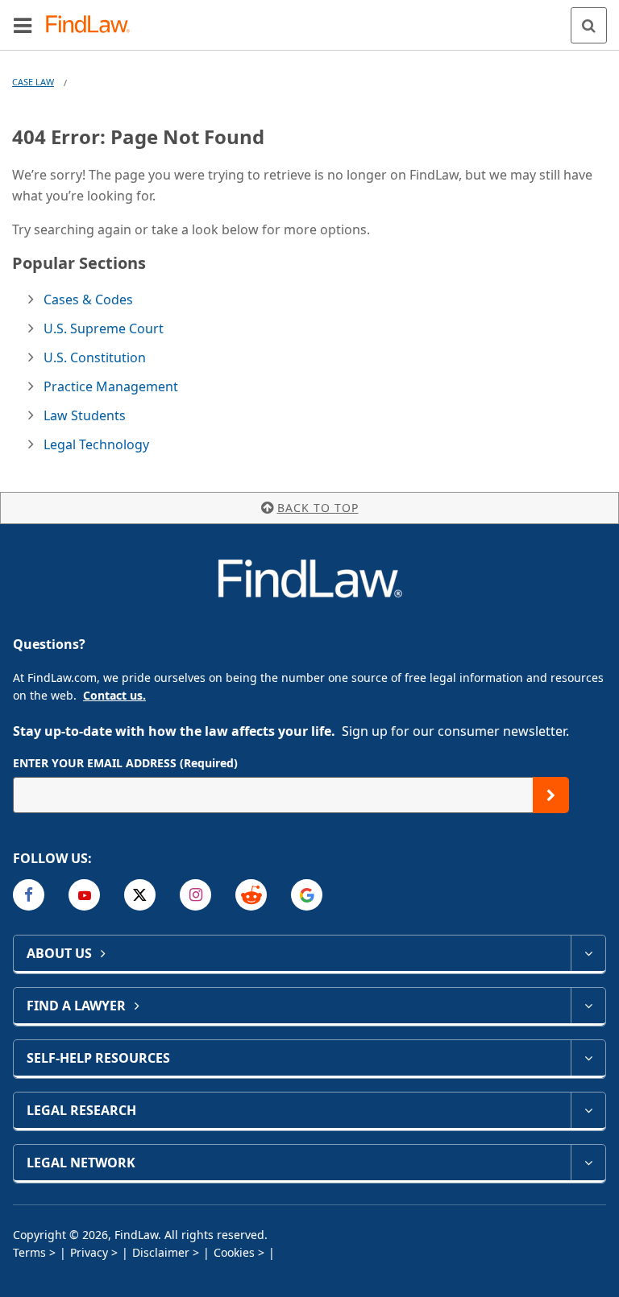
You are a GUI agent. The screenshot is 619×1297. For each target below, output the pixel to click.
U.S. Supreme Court (104, 328)
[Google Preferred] (306, 895)
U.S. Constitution (95, 357)
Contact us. (114, 695)
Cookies (234, 1252)
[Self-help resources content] (588, 1058)
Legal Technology (96, 444)
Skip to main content (310, 18)
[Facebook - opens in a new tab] (28, 895)
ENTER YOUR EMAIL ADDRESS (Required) (125, 762)
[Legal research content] (588, 1110)
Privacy (89, 1252)
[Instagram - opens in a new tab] (195, 895)
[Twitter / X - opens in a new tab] (140, 895)
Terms (29, 1252)
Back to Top (318, 507)
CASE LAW (33, 82)
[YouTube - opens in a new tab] (84, 895)
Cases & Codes (88, 299)
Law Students (85, 415)
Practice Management (111, 386)
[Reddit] (251, 895)
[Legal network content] (588, 1162)
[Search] (589, 25)
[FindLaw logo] (93, 25)
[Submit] (551, 795)
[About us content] (588, 953)
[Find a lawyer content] (588, 1005)
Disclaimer (160, 1252)
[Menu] (22, 25)
